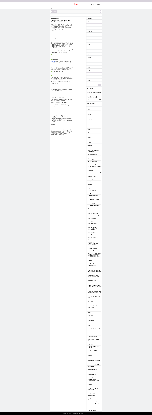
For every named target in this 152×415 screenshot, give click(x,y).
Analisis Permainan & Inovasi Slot (92, 154)
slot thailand (89, 57)
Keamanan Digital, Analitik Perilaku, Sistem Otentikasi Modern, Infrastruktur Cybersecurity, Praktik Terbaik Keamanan (94, 228)
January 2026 (89, 117)
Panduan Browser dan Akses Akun (92, 265)
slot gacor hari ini (90, 67)
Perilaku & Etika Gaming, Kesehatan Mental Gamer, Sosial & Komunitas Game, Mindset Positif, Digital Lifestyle (94, 292)
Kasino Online (89, 208)
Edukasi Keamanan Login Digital (92, 176)
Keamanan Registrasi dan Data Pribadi (93, 234)
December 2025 (90, 119)
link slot (89, 34)
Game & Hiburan (90, 184)
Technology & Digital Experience (92, 366)
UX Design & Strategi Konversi (92, 410)
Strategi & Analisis (90, 355)
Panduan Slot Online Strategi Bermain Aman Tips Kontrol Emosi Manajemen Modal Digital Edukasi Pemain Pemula (94, 286)
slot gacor (89, 41)
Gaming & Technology (90, 193)
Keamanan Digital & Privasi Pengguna (92, 221)
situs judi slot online (90, 315)
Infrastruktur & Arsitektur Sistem (92, 203)
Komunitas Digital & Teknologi (92, 237)
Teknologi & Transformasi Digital (92, 377)
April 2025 (89, 132)
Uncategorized (89, 408)
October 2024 (89, 142)
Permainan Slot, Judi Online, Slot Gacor (93, 305)
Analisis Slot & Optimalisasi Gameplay (93, 156)
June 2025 (89, 129)
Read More (52, 135)
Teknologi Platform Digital (91, 395)
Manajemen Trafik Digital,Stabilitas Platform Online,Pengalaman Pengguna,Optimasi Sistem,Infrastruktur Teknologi (93, 243)
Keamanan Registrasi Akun (91, 232)
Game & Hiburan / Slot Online (91, 186)
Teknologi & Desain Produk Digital (92, 369)
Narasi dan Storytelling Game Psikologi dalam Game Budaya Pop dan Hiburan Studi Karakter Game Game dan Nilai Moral (94, 251)
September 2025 (90, 124)
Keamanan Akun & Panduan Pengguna (93, 213)
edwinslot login (90, 181)
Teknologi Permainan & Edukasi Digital (93, 393)
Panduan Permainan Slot (91, 282)
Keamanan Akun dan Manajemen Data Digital (94, 215)
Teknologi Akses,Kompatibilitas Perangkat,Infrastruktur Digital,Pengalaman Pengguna (93, 380)
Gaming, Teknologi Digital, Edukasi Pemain (93, 199)
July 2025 (89, 127)
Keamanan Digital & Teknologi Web (92, 223)
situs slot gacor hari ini (91, 320)
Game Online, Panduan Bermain (92, 190)
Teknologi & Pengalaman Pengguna (92, 376)
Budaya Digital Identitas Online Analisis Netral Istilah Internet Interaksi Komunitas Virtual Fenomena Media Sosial (94, 159)
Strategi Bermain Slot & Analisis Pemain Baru (94, 360)
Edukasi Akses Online (90, 170)
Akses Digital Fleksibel (91, 148)
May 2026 (89, 111)
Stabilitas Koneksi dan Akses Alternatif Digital (94, 353)
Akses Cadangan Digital (91, 147)
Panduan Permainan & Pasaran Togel (92, 280)
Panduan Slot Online (90, 283)
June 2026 (89, 109)
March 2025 (89, 134)
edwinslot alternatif (90, 179)
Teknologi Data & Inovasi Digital (92, 382)
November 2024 (90, 140)
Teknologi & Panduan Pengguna (92, 374)
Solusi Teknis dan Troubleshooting (92, 350)
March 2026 (89, 114)
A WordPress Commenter (91, 104)
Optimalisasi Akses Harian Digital (92, 258)
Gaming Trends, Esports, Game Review (93, 195)
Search (88, 83)
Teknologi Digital (90, 384)
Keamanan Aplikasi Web (91, 216)
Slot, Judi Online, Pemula (91, 348)
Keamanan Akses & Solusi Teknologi (92, 210)
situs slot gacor (90, 31)
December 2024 (90, 139)
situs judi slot (89, 312)
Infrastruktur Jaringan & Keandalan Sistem (93, 205)
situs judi (89, 310)
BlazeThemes (81, 413)
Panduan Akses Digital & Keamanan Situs (93, 263)
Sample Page (75, 8)
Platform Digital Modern (91, 307)
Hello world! (97, 104)
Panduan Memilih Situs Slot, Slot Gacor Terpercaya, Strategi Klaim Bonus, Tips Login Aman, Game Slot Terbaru (93, 276)
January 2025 (89, 137)
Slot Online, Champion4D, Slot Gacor (92, 336)
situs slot (89, 44)
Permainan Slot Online (90, 301)
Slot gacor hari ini (90, 28)
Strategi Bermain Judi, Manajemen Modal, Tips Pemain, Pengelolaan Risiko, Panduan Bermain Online (94, 358)
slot (88, 21)
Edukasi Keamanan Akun (91, 174)
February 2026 (89, 116)
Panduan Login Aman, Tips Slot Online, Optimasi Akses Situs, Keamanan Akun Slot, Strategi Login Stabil (94, 271)
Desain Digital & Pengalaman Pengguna (93, 161)
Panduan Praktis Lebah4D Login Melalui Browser (94, 92)
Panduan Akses (90, 260)
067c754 (53, 23)
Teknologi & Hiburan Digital (91, 371)
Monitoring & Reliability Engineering (92, 248)
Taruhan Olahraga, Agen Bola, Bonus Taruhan (93, 364)
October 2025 (89, 122)
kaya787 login (53, 61)
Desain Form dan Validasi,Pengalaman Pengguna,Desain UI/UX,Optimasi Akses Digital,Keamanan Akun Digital (93, 164)
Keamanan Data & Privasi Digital (92, 218)
